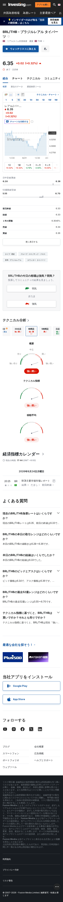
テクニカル (33, 78)
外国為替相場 (11, 12)
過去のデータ (17, 86)
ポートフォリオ (11, 760)
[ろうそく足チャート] (6, 94)
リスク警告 (8, 880)
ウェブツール (10, 767)
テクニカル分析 (14, 320)
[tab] (18, 331)
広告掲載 (39, 753)
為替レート (29, 12)
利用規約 (7, 859)
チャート (17, 78)
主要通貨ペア (48, 12)
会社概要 (39, 746)
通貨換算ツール (34, 86)
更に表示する (32, 242)
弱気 (34, 288)
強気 (34, 303)
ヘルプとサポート (43, 760)
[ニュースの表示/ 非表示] (23, 94)
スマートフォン (11, 753)
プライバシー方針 (11, 870)
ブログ (6, 746)
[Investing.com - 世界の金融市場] (19, 5)
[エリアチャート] (11, 94)
